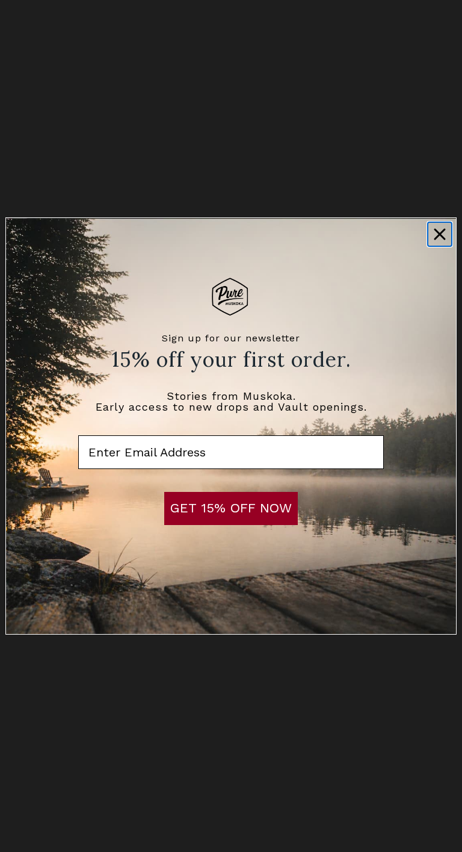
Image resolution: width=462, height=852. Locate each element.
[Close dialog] (440, 234)
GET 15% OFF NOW (231, 507)
